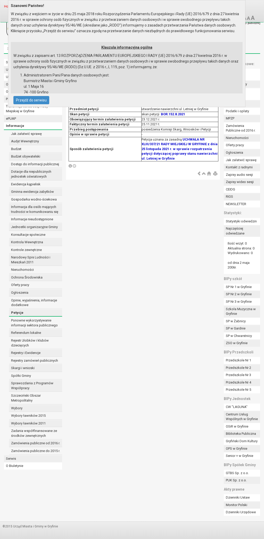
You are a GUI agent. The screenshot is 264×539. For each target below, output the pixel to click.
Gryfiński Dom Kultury (242, 441)
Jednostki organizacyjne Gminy (34, 227)
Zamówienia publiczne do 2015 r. (35, 451)
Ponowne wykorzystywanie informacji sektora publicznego (34, 322)
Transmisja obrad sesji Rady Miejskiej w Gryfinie (27, 108)
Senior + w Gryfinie (239, 456)
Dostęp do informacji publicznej (35, 164)
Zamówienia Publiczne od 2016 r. (240, 128)
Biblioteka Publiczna (241, 434)
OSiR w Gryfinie (237, 426)
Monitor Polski (236, 505)
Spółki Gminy (21, 376)
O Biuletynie (14, 466)
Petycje (17, 313)
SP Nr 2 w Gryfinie (239, 294)
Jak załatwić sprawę (26, 134)
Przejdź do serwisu (31, 100)
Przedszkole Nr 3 (238, 375)
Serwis (11, 458)
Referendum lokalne (26, 333)
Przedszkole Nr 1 (238, 360)
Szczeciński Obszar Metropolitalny (26, 398)
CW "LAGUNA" (237, 407)
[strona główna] (209, 173)
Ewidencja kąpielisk (25, 184)
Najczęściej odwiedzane (235, 231)
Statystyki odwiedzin (241, 221)
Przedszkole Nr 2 (238, 368)
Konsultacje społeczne (28, 235)
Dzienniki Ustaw (238, 497)
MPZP (230, 118)
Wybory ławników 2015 (28, 416)
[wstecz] (199, 173)
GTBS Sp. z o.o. (237, 473)
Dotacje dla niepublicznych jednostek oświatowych (31, 174)
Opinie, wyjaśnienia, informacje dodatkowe (34, 302)
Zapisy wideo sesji (240, 182)
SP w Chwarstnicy (239, 336)
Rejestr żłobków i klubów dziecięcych (30, 342)
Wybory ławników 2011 (28, 423)
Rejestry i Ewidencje (25, 353)
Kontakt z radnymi (239, 167)
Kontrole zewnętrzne (26, 250)
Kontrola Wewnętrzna (27, 242)
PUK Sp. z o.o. (236, 480)
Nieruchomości (22, 270)
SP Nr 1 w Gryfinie (239, 287)
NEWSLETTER (236, 204)
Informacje (15, 126)
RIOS (229, 196)
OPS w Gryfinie (236, 448)
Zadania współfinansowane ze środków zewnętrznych (34, 433)
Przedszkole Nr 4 (238, 382)
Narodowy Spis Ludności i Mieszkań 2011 (30, 259)
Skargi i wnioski (23, 368)
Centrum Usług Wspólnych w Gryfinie (242, 416)
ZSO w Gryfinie (237, 343)
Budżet (16, 149)
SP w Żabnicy (236, 321)
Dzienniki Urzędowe (241, 512)
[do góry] (204, 173)
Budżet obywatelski (25, 156)
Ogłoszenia (19, 292)
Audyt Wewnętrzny (25, 141)
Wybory (16, 408)
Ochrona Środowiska (27, 277)
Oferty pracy (20, 285)
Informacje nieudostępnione (32, 219)
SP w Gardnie (235, 328)
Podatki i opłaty (237, 111)
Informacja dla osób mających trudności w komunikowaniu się (34, 209)
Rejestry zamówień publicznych (34, 360)
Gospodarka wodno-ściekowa (34, 199)
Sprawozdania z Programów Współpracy (32, 385)
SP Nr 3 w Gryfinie (239, 301)
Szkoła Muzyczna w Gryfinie (241, 311)
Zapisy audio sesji (239, 175)
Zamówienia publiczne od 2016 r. (35, 443)
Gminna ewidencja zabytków (32, 192)
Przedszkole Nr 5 (238, 390)
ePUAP (11, 118)
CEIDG (230, 189)
